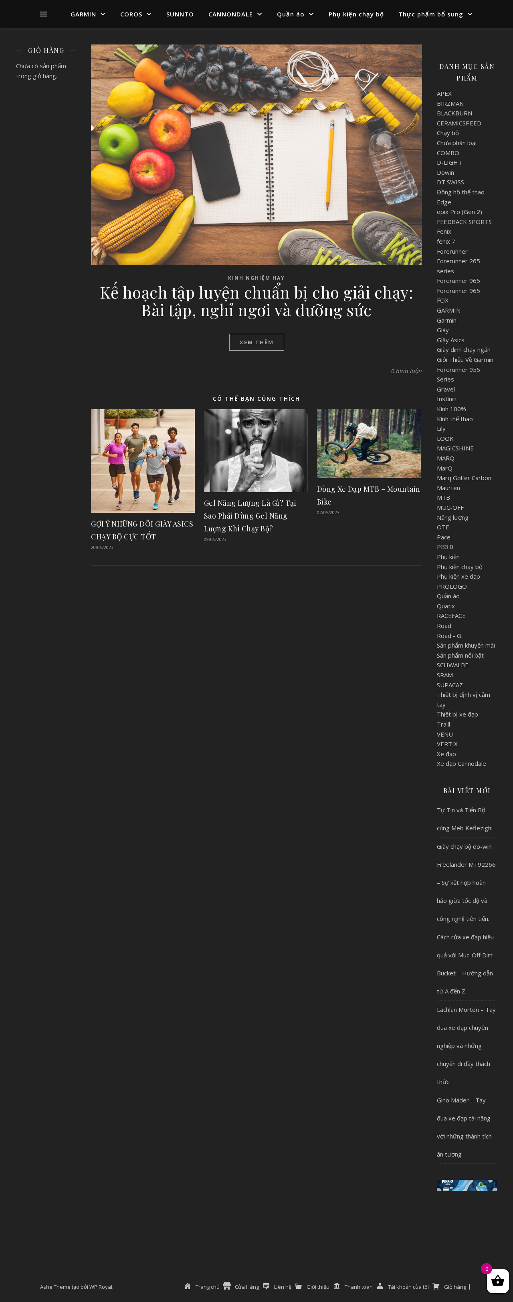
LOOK (445, 438)
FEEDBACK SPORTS (464, 222)
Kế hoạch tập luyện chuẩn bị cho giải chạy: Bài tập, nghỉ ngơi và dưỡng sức (256, 300)
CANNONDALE (230, 14)
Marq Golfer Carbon (464, 478)
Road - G (449, 636)
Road (444, 626)
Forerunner (452, 251)
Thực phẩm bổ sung (430, 14)
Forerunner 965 (458, 281)
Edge (444, 202)
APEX (444, 93)
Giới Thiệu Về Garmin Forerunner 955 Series (465, 369)
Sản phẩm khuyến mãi (466, 645)
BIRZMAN (450, 103)
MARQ (445, 458)
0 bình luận (406, 371)
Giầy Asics (451, 340)
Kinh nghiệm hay (256, 278)
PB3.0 (445, 547)
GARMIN (83, 14)
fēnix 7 (446, 241)
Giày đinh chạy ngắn (464, 349)
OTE (443, 527)
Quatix (446, 606)
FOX (442, 300)
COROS (131, 14)
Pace (443, 537)
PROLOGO (452, 586)
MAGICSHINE (455, 448)
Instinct (447, 399)
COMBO (448, 153)
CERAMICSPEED (459, 123)
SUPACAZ (450, 685)
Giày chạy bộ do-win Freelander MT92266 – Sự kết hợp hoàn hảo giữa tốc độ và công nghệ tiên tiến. (466, 882)
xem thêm (257, 342)
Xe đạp (446, 754)
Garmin (446, 320)
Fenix (444, 231)
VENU (445, 734)
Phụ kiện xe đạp (458, 576)
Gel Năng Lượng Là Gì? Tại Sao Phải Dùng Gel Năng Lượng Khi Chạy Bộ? (250, 515)
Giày (443, 330)
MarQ (444, 468)
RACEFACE (451, 616)
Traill (443, 724)
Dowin (445, 172)
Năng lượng (453, 517)
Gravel (446, 389)
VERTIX (447, 744)
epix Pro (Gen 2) (459, 212)
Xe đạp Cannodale (461, 763)
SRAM (445, 675)
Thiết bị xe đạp (457, 714)
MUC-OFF (450, 507)
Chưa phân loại (457, 143)
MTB (443, 497)
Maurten (448, 488)
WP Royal (100, 1286)
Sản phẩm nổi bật (460, 655)
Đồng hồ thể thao (461, 192)
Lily (441, 428)
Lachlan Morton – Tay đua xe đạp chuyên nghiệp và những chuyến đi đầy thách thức (466, 1045)
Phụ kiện (448, 557)
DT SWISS (450, 182)
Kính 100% (451, 409)
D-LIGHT (449, 162)
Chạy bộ (448, 133)
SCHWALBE (453, 665)
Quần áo (291, 14)
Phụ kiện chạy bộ (356, 14)
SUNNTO (180, 14)
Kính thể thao (455, 419)
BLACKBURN (454, 113)
